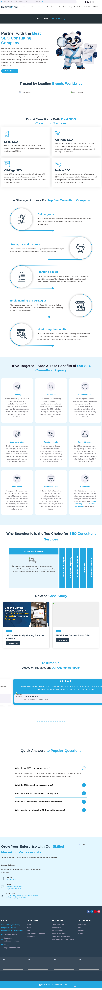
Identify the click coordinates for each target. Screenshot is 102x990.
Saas (79, 927)
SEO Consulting (58, 924)
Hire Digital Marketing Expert (63, 939)
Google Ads (56, 927)
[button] (37, 721)
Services (40, 7)
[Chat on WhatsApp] (87, 987)
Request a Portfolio (91, 7)
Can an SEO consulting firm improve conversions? (39, 802)
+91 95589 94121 (13, 879)
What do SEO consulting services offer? (34, 785)
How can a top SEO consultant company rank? (37, 793)
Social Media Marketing (61, 936)
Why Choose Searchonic (36, 933)
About (30, 7)
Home (24, 7)
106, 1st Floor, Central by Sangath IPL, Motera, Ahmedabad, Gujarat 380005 (22, 1)
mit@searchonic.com (48, 1)
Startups (81, 930)
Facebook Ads (57, 930)
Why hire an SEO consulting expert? (32, 768)
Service (47, 18)
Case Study (62, 7)
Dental (80, 933)
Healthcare (82, 924)
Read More (13, 643)
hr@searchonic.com (14, 889)
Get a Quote (9, 71)
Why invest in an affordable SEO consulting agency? (40, 810)
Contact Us (78, 7)
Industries (50, 7)
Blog (70, 7)
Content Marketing (59, 933)
